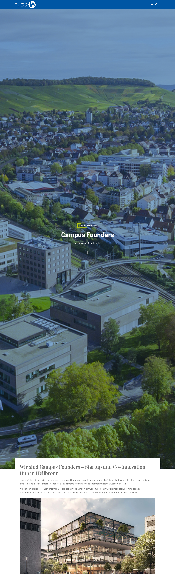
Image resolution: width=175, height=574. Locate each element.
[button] (151, 4)
